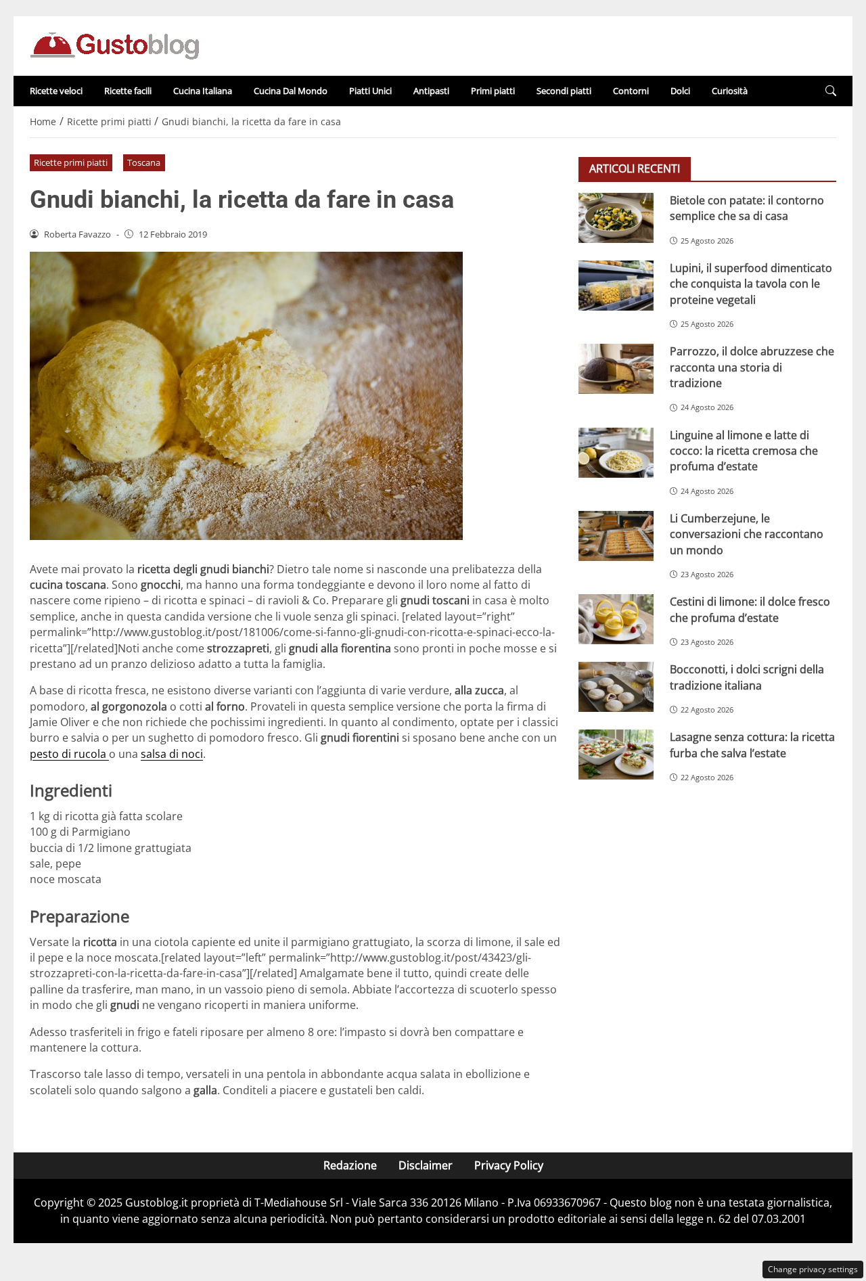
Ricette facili (128, 91)
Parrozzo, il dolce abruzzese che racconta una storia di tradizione (752, 367)
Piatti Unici (370, 91)
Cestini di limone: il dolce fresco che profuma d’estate (750, 609)
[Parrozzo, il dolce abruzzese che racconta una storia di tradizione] (616, 369)
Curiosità (730, 91)
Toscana (143, 162)
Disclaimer (425, 1165)
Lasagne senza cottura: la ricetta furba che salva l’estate (752, 744)
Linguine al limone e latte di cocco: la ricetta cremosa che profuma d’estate (744, 450)
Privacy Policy (508, 1165)
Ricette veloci (56, 91)
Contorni (631, 91)
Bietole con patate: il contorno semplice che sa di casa (747, 208)
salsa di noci (172, 753)
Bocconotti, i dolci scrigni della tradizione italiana (747, 677)
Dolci (680, 91)
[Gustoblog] (114, 44)
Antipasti (431, 91)
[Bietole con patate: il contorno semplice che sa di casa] (616, 218)
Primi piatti (493, 91)
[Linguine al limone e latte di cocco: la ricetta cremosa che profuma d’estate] (616, 452)
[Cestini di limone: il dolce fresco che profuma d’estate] (616, 619)
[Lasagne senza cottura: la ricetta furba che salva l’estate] (616, 754)
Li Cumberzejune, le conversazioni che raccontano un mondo (746, 534)
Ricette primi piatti (71, 162)
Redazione (350, 1165)
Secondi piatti (564, 91)
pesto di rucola (69, 753)
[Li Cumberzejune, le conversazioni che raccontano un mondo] (616, 536)
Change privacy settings (813, 1269)
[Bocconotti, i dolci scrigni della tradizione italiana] (616, 687)
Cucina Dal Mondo (290, 91)
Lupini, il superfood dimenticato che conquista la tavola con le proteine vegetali (751, 284)
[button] (830, 91)
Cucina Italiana (202, 91)
